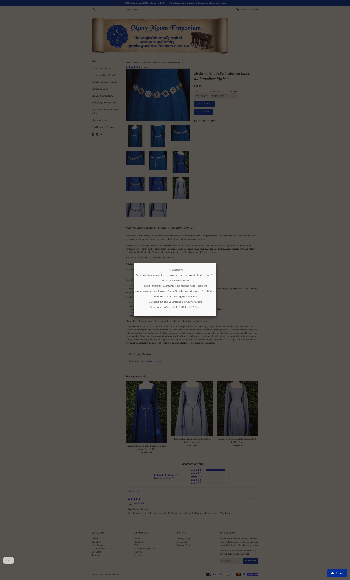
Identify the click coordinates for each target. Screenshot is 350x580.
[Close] (213, 266)
